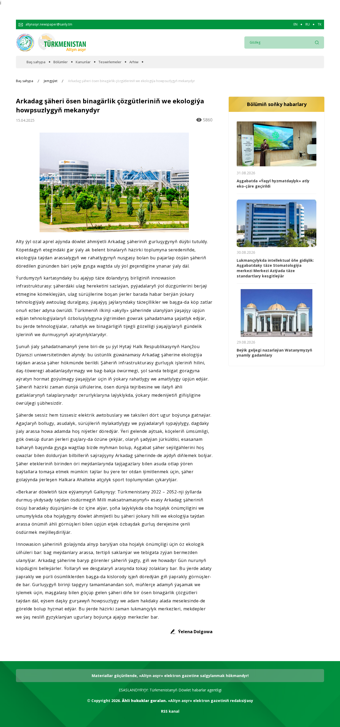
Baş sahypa (36, 62)
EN (296, 24)
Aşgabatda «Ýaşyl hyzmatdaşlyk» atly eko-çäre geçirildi (273, 183)
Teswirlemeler (110, 62)
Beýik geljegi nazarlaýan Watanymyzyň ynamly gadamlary (274, 353)
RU (307, 24)
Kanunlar (83, 62)
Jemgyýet (50, 81)
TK (319, 24)
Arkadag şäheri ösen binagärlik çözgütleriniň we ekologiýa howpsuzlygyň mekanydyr (131, 81)
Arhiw (133, 62)
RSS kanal (170, 711)
